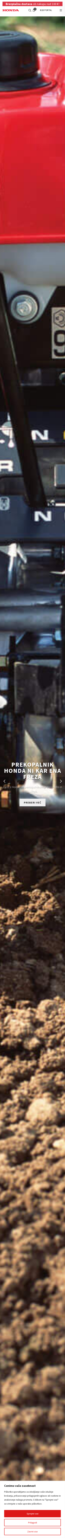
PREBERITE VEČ (32, 803)
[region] (32, 1509)
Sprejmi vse (32, 1513)
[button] (4, 781)
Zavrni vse (32, 1531)
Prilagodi (32, 1522)
